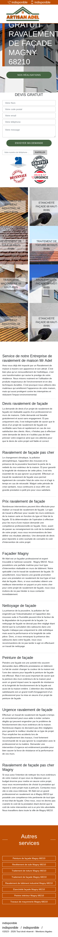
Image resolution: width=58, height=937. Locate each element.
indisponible (20, 2)
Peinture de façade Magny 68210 (29, 858)
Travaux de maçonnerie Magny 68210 (29, 901)
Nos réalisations (29, 75)
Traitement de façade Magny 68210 (29, 877)
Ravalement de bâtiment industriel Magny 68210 (29, 883)
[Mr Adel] (22, 14)
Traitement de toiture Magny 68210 (29, 870)
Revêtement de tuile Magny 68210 (29, 864)
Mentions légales (44, 931)
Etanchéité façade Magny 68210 (29, 889)
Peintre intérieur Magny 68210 (29, 895)
